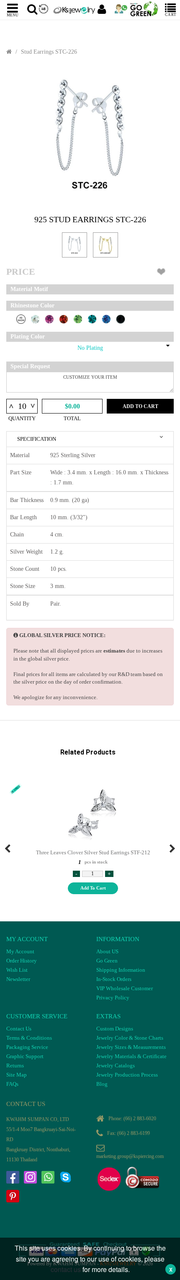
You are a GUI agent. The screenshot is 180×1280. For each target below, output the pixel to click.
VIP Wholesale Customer (124, 988)
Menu (12, 14)
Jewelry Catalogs (115, 1065)
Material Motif (29, 289)
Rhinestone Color (32, 305)
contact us (66, 1269)
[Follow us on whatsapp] (47, 1177)
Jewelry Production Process (127, 1075)
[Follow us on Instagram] (30, 1177)
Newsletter (18, 979)
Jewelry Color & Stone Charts (129, 1038)
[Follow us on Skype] (65, 1177)
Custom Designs (114, 1028)
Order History (21, 960)
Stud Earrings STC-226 (49, 52)
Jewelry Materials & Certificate (131, 1056)
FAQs (12, 1084)
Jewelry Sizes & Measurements (131, 1047)
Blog (102, 1084)
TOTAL (72, 418)
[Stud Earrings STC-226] (90, 135)
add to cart (93, 887)
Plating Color (27, 336)
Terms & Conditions (29, 1038)
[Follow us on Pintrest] (12, 1196)
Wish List (17, 970)
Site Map (16, 1075)
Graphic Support (25, 1056)
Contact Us (18, 1028)
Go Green (107, 960)
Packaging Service (27, 1047)
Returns (15, 1065)
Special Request (30, 366)
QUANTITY (22, 418)
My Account (20, 951)
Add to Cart (140, 406)
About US (107, 951)
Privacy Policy (112, 997)
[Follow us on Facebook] (12, 1177)
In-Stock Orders (113, 979)
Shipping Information (120, 970)
